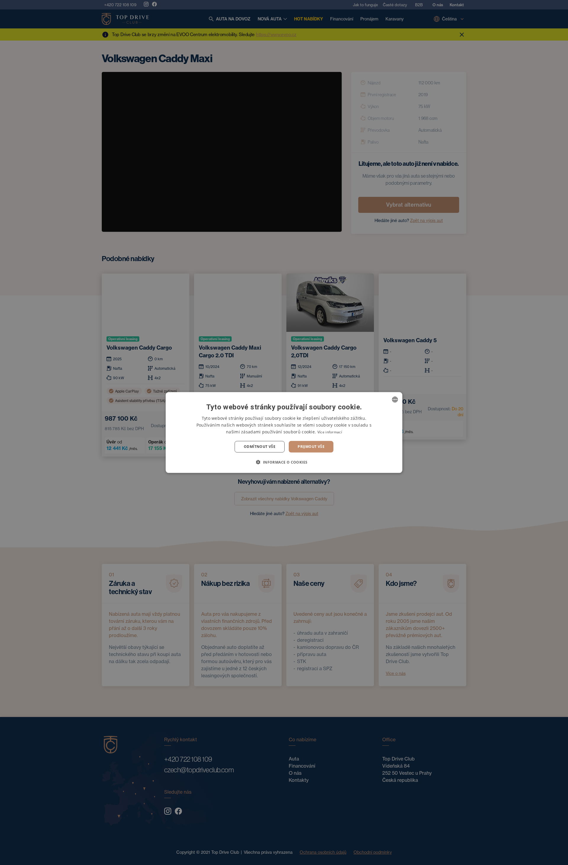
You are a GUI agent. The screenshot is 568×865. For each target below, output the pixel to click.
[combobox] (395, 400)
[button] (283, 461)
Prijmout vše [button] (311, 446)
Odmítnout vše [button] (259, 446)
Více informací (329, 432)
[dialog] (284, 432)
